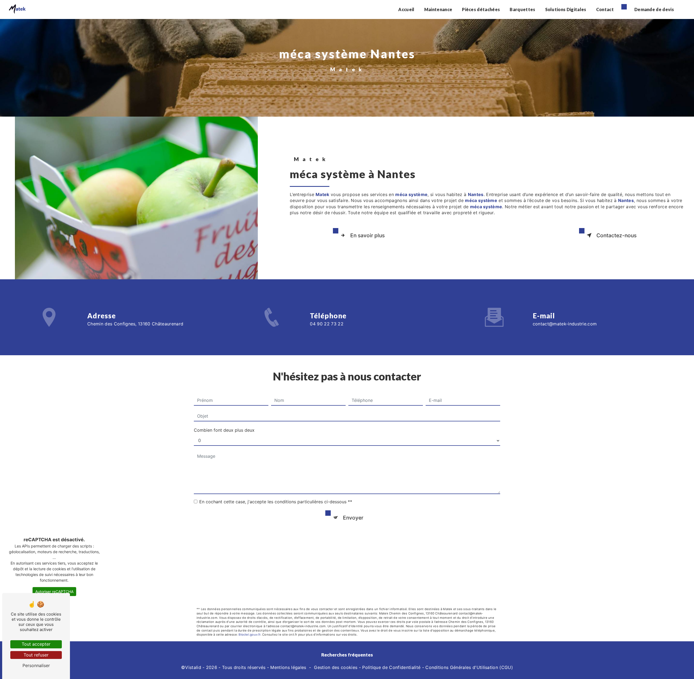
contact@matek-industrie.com (565, 323)
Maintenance (438, 9)
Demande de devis (654, 9)
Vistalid (193, 667)
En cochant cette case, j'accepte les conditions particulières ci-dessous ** (275, 501)
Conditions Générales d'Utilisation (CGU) (469, 667)
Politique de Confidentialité (391, 667)
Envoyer (353, 517)
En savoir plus (367, 235)
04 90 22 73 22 (326, 323)
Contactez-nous (616, 235)
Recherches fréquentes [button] (347, 655)
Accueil (406, 9)
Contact (605, 9)
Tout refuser (36, 655)
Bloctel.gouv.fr (249, 634)
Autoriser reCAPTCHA (54, 591)
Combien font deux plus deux (224, 430)
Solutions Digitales (565, 9)
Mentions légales (288, 667)
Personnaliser (36, 665)
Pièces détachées (481, 9)
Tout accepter (36, 644)
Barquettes (522, 9)
